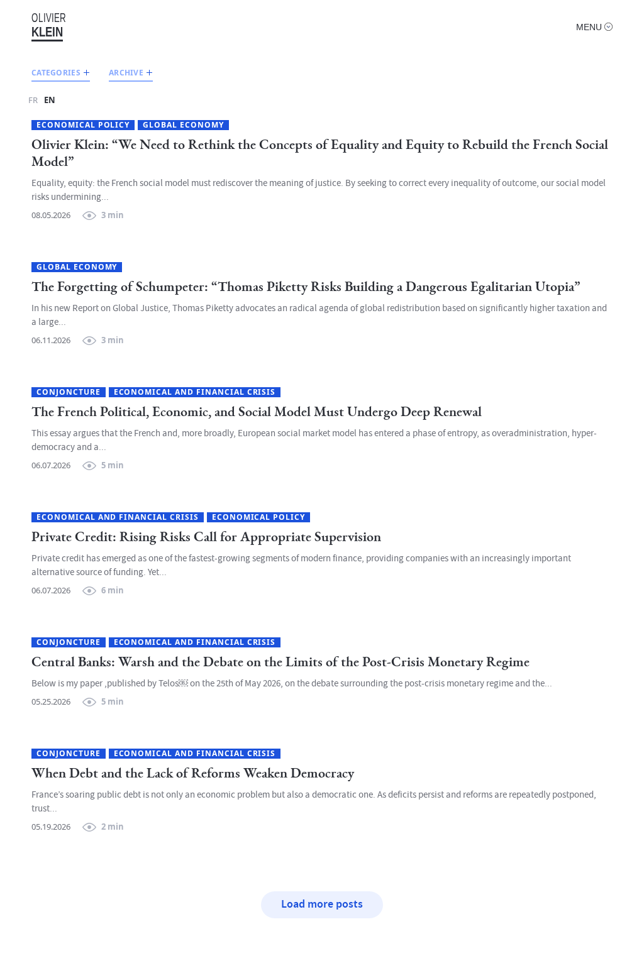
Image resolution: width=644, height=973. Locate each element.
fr (33, 100)
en (49, 100)
